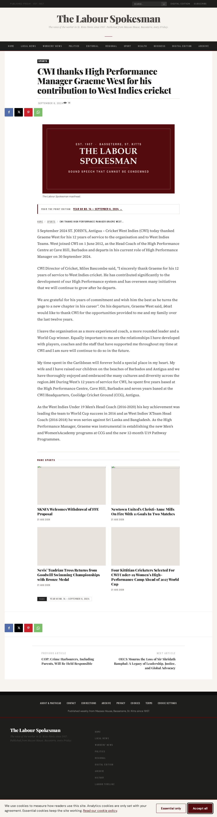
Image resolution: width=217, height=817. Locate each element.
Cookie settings (167, 703)
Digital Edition (180, 3)
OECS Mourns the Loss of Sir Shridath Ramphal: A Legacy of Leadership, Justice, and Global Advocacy (144, 663)
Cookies (135, 703)
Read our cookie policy (100, 811)
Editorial (92, 45)
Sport (127, 45)
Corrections (88, 703)
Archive (204, 45)
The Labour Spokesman (108, 18)
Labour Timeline (105, 784)
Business (160, 45)
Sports (43, 61)
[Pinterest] (28, 112)
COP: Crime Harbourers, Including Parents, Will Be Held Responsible (68, 661)
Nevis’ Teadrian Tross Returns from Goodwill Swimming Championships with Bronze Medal (68, 575)
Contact (71, 703)
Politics (74, 45)
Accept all (200, 808)
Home (11, 45)
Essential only (171, 808)
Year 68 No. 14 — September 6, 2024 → (97, 209)
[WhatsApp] (38, 112)
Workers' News (52, 45)
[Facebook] (9, 112)
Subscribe (200, 3)
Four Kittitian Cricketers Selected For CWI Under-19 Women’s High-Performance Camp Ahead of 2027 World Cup (145, 577)
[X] (18, 112)
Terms (149, 703)
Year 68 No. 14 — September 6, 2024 (69, 598)
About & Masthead (50, 703)
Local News (28, 45)
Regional (111, 45)
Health (142, 45)
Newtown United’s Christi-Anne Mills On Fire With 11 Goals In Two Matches (143, 511)
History (99, 777)
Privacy (121, 703)
